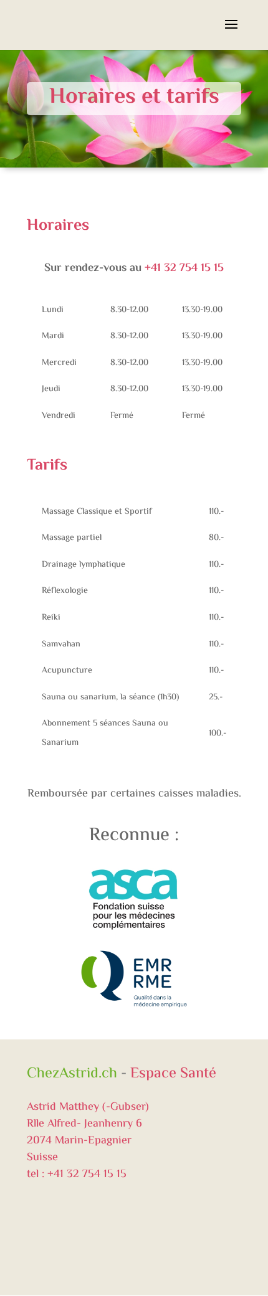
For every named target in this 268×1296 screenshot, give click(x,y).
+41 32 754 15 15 (184, 268)
